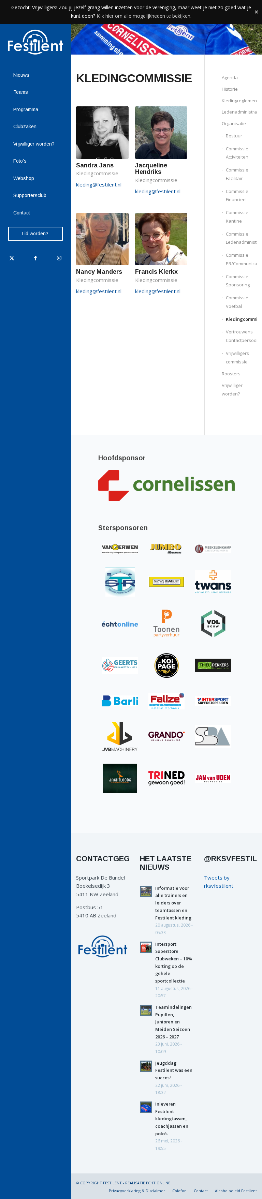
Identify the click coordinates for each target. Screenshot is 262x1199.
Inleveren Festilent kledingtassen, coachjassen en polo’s (171, 1119)
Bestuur (234, 136)
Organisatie (234, 123)
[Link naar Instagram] (59, 258)
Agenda (230, 77)
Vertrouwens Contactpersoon (241, 336)
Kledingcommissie (241, 319)
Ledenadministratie (239, 112)
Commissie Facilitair (237, 174)
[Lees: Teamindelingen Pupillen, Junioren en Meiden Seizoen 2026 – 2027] (146, 1010)
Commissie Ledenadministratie (241, 238)
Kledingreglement (239, 101)
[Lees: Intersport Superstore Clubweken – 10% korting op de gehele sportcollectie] (146, 947)
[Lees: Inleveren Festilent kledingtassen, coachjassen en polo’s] (146, 1107)
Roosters (231, 374)
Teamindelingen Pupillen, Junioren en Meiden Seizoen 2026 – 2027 (173, 1022)
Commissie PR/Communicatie (241, 259)
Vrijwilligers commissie (237, 357)
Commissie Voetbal (237, 302)
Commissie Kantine (237, 216)
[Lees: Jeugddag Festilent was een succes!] (146, 1066)
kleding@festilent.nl (98, 184)
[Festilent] (35, 42)
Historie (230, 89)
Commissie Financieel (237, 195)
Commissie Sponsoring (238, 280)
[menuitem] (35, 75)
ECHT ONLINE (158, 1182)
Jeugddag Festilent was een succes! (173, 1070)
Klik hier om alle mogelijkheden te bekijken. (144, 16)
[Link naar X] (12, 258)
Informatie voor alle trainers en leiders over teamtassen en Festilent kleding (173, 903)
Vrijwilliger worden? (232, 389)
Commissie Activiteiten (237, 153)
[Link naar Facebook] (35, 258)
